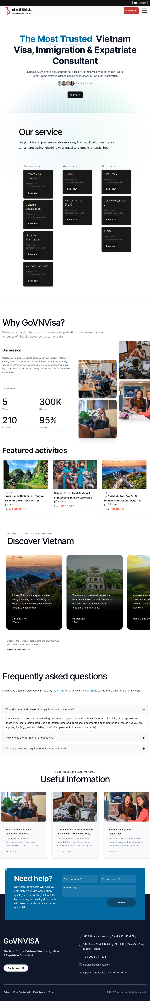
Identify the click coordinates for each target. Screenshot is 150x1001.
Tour (51, 992)
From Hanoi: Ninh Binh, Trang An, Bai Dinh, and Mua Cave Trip (25, 498)
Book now (33, 193)
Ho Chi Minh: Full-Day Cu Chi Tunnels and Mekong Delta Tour (123, 498)
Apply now (131, 10)
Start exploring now (16, 649)
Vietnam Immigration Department (120, 831)
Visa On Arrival (21, 992)
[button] (75, 709)
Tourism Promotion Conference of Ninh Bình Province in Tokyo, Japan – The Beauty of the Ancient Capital (75, 832)
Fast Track (39, 992)
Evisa (7, 992)
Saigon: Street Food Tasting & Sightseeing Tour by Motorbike (73, 495)
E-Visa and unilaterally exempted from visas (18, 831)
